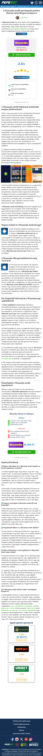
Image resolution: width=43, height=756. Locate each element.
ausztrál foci (23, 610)
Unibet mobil (21, 680)
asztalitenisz (19, 606)
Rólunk (21, 730)
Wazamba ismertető (22, 77)
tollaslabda (5, 610)
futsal (28, 608)
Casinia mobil (22, 640)
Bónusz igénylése (22, 55)
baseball (31, 610)
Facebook (12, 739)
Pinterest (26, 739)
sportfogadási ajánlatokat (19, 29)
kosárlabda (28, 606)
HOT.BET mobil (21, 660)
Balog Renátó (24, 17)
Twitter (21, 739)
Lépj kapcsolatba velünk (21, 733)
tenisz (12, 606)
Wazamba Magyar (22, 6)
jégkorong (4, 608)
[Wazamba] (21, 43)
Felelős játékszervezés (21, 724)
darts (33, 608)
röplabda (36, 606)
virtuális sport (7, 358)
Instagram (30, 739)
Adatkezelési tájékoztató (21, 721)
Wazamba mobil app (23, 452)
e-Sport (11, 608)
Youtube (16, 739)
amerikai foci (13, 610)
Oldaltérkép (21, 727)
